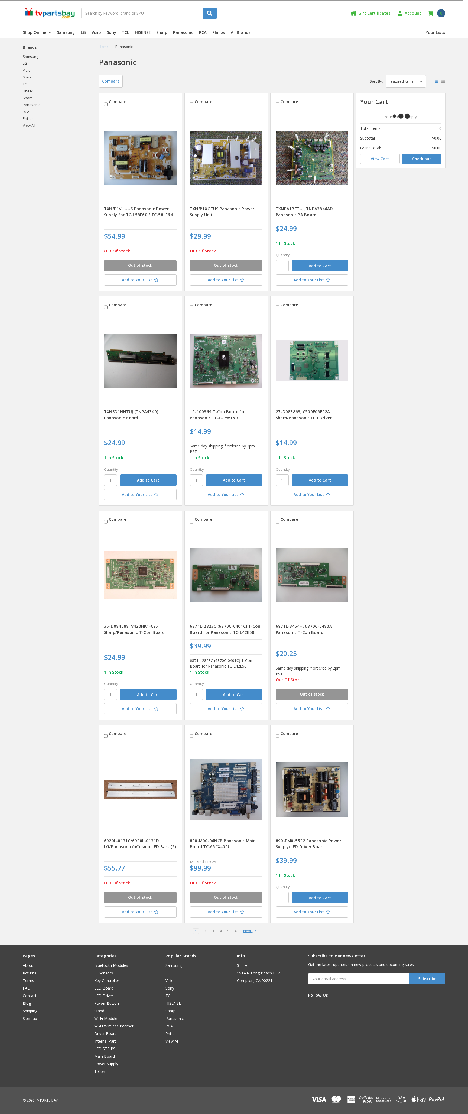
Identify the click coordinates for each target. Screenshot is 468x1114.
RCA (203, 32)
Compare (110, 81)
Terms (28, 980)
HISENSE (143, 32)
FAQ (26, 988)
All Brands (241, 32)
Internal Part (105, 1041)
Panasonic (183, 32)
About (28, 965)
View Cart (380, 158)
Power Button (106, 1003)
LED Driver (103, 995)
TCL (125, 32)
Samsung (66, 32)
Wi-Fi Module (105, 1018)
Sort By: (376, 81)
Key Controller (106, 980)
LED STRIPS (104, 1048)
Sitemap (30, 1018)
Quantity (283, 254)
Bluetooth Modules (111, 965)
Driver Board (105, 1033)
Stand (99, 1010)
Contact (30, 995)
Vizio (96, 32)
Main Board (104, 1056)
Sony (111, 32)
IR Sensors (103, 972)
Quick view (140, 157)
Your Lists (435, 32)
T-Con (99, 1071)
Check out (421, 158)
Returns (29, 972)
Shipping (30, 1010)
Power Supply (106, 1063)
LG (83, 32)
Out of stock (140, 265)
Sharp (161, 32)
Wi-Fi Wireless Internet (114, 1026)
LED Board (103, 988)
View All (29, 125)
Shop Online (34, 32)
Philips (218, 32)
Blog (27, 1003)
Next (247, 931)
